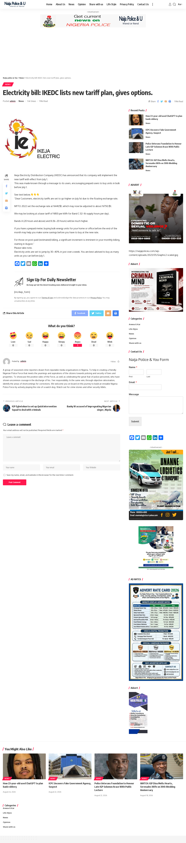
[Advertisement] (93, 51)
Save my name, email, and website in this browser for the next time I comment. (40, 475)
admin (13, 101)
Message (134, 394)
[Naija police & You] (15, 4)
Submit (135, 421)
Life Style (133, 329)
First (131, 376)
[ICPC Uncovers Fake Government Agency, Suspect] (136, 133)
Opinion (132, 338)
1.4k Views (31, 101)
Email (133, 382)
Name (133, 367)
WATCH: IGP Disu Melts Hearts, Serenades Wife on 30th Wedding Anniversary (161, 163)
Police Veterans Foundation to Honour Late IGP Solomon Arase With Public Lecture (163, 146)
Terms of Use (47, 298)
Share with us (135, 343)
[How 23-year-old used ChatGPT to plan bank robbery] (136, 119)
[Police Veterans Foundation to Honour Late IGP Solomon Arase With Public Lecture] (136, 147)
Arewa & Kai (134, 324)
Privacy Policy (96, 298)
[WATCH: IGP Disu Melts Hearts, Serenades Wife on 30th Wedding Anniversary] (136, 164)
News (8, 84)
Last (148, 376)
